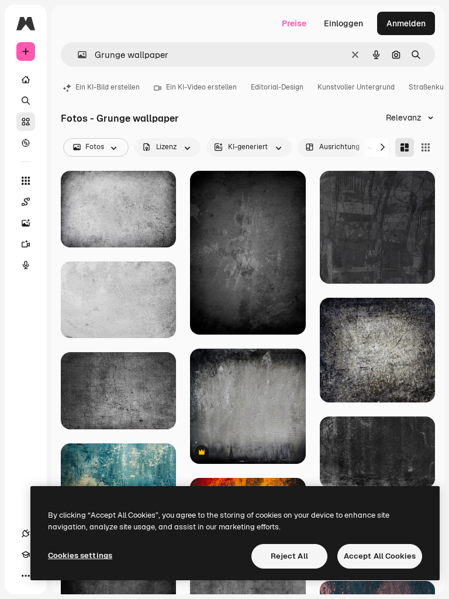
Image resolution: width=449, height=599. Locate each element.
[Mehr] (25, 575)
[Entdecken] (25, 142)
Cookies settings (80, 555)
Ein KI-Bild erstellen (107, 87)
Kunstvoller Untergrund (356, 87)
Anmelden (406, 23)
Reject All (289, 556)
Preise (294, 23)
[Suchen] (25, 100)
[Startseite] (25, 79)
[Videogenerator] (25, 244)
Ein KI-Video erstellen (201, 87)
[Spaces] (25, 201)
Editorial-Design (277, 87)
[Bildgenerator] (25, 223)
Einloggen (343, 23)
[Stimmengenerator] (25, 265)
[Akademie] (25, 554)
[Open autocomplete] (77, 54)
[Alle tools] (25, 180)
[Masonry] (404, 147)
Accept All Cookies (380, 556)
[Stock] (25, 121)
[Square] (425, 147)
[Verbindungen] (25, 533)
